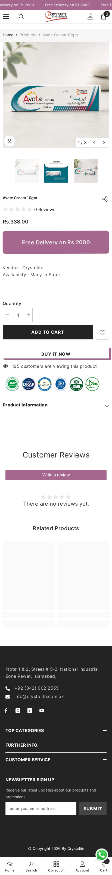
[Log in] (91, 16)
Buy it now (56, 354)
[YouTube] (42, 710)
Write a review (56, 475)
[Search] (21, 17)
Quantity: (13, 303)
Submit (93, 808)
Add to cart (47, 332)
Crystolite (32, 267)
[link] (29, 615)
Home (8, 34)
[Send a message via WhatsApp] (101, 854)
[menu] (6, 16)
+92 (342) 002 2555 (36, 688)
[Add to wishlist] (102, 332)
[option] (56, 95)
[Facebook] (6, 710)
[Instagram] (18, 710)
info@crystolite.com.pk (39, 696)
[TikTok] (30, 710)
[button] (94, 142)
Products (28, 34)
